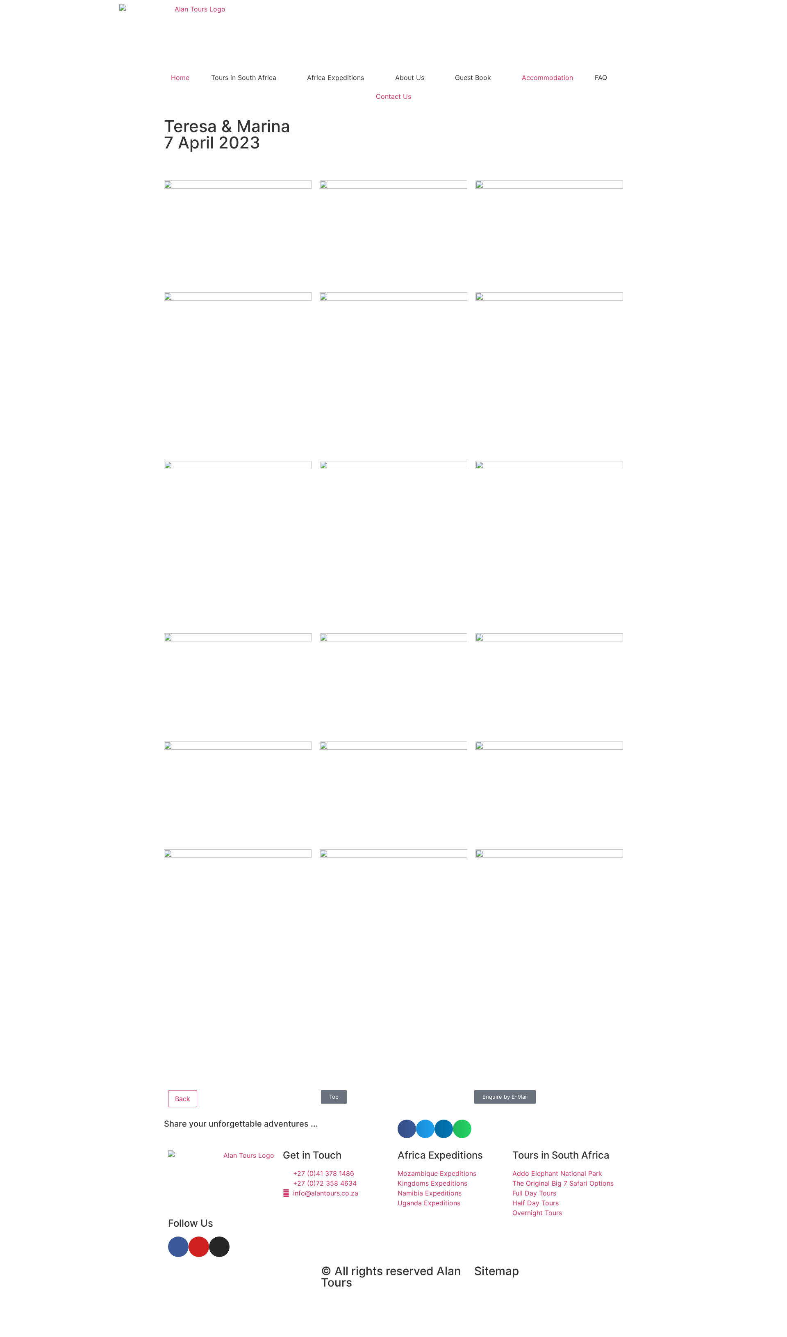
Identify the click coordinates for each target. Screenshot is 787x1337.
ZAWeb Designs (271, 1318)
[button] (407, 1129)
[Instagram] (219, 1247)
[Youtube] (199, 1247)
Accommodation (547, 77)
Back (182, 1099)
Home (180, 77)
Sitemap (496, 1271)
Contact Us (393, 96)
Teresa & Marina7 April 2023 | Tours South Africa (229, 1285)
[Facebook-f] (178, 1247)
